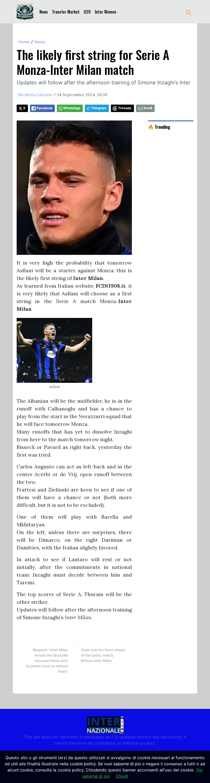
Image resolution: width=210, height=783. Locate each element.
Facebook (44, 108)
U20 (87, 12)
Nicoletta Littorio (35, 94)
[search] (188, 12)
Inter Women (105, 12)
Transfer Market (66, 12)
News (43, 12)
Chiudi (122, 776)
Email (148, 108)
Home (23, 41)
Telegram (98, 108)
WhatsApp (71, 108)
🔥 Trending (159, 126)
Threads (124, 108)
